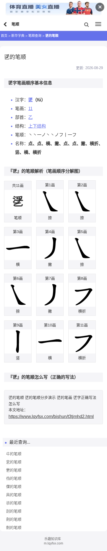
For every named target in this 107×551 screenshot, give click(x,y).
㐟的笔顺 (13, 462)
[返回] (5, 24)
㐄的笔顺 (13, 454)
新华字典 (17, 36)
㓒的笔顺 (13, 503)
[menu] (98, 24)
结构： (21, 126)
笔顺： (21, 134)
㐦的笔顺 (13, 470)
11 (30, 108)
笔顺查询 (34, 36)
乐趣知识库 (52, 539)
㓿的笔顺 (13, 527)
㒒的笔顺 (13, 486)
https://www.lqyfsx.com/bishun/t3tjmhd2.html (51, 416)
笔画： (21, 108)
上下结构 (37, 126)
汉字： (21, 100)
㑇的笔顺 (13, 478)
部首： (21, 117)
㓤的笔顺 (13, 511)
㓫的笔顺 (13, 519)
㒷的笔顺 (13, 495)
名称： (21, 143)
